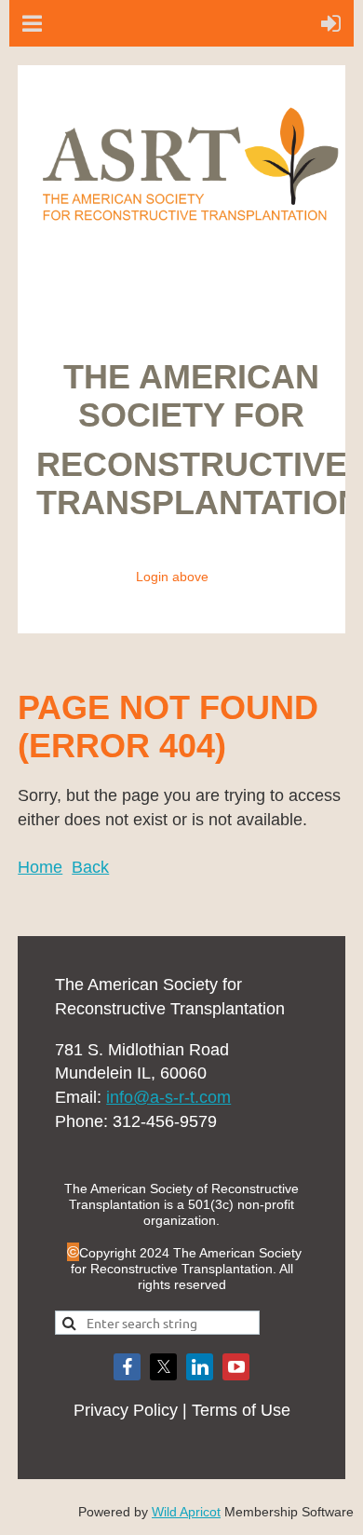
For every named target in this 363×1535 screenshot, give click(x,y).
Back (90, 867)
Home (40, 867)
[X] (163, 1366)
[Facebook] (127, 1366)
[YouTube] (235, 1366)
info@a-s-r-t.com (168, 1097)
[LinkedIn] (199, 1366)
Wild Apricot (186, 1511)
